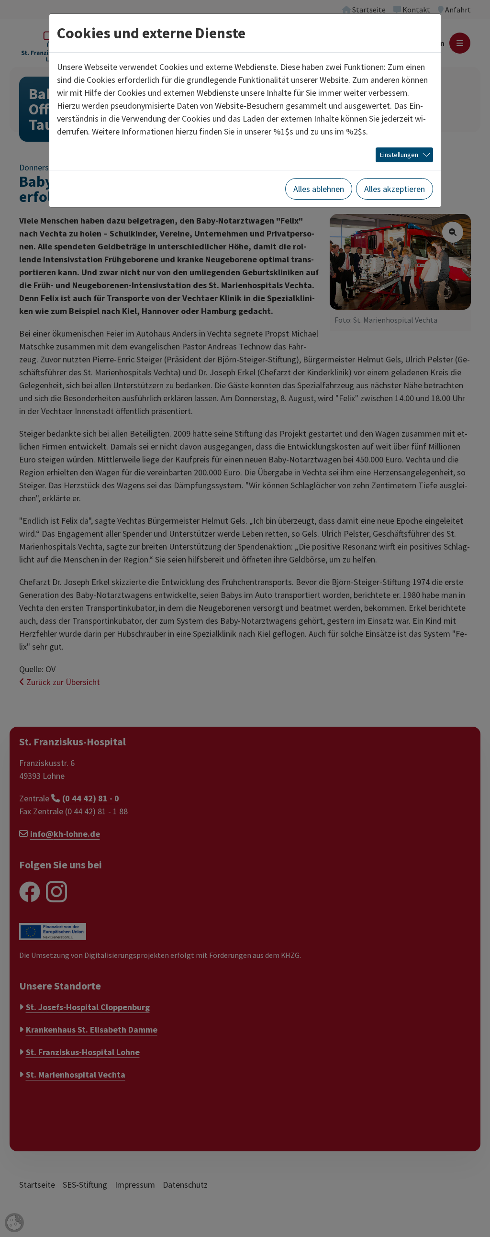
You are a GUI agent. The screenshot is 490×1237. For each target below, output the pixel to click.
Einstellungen (399, 154)
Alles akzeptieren (394, 188)
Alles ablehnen (318, 188)
